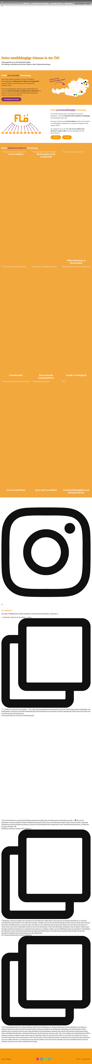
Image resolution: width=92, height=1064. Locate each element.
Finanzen (67, 137)
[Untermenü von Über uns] (29, 3)
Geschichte (55, 137)
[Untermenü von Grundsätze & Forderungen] (49, 3)
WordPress (9, 1059)
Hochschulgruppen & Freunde (11, 99)
